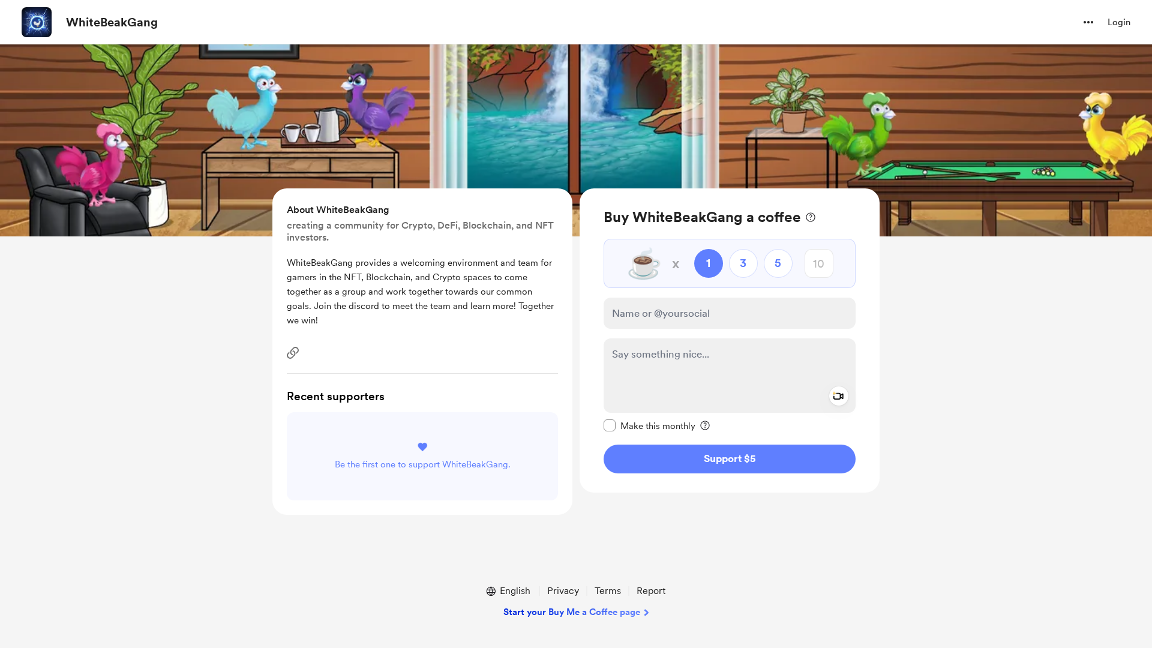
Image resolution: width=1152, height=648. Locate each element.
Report (651, 590)
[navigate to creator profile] (37, 22)
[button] (1088, 22)
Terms (608, 590)
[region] (730, 340)
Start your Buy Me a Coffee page (571, 612)
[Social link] (293, 353)
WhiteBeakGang (112, 22)
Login (1119, 22)
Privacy (563, 590)
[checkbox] (649, 425)
